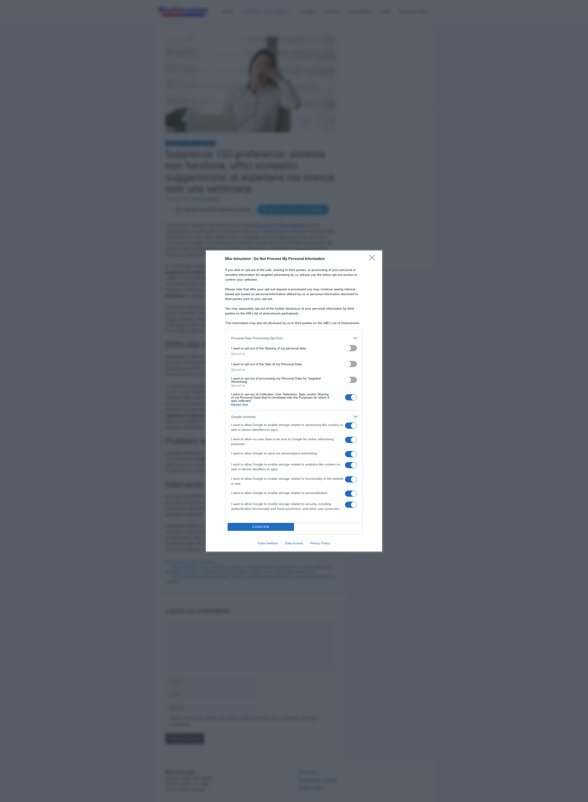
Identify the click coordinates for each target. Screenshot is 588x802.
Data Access (294, 543)
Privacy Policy (320, 543)
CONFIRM (260, 527)
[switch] (351, 348)
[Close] (373, 259)
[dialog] (294, 401)
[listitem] (294, 338)
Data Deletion (268, 543)
